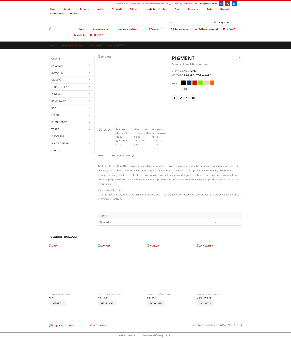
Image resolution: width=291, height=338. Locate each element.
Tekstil (178, 9)
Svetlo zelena (200, 83)
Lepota (73, 13)
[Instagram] (227, 3)
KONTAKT (98, 35)
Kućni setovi (193, 9)
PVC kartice (154, 28)
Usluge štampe (100, 28)
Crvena (194, 83)
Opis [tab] (100, 155)
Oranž (212, 83)
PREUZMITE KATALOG (97, 325)
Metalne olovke (204, 294)
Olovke (53, 9)
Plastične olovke (64, 294)
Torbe (209, 9)
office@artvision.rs (207, 3)
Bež (206, 83)
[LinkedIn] (234, 3)
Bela (217, 83)
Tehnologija (117, 9)
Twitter (181, 98)
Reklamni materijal (208, 28)
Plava (189, 83)
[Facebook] (221, 3)
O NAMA (231, 28)
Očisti (185, 89)
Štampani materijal (128, 28)
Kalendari (68, 9)
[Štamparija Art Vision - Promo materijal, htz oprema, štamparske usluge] (60, 28)
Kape (165, 9)
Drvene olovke (192, 75)
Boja (174, 83)
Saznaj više (57, 303)
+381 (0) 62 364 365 (183, 3)
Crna (183, 83)
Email (193, 98)
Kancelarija (150, 9)
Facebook (174, 98)
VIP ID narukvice (179, 28)
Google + (187, 98)
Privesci (133, 9)
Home (81, 28)
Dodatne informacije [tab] (121, 155)
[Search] (237, 22)
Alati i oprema (56, 13)
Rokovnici (84, 9)
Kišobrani (224, 9)
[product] (72, 267)
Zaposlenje (79, 35)
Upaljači (100, 9)
